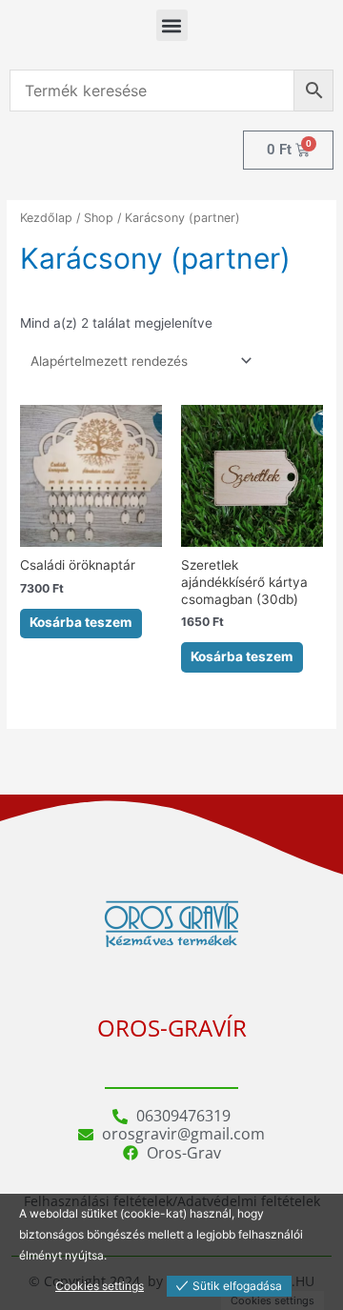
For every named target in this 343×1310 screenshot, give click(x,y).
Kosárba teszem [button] (80, 622)
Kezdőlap (46, 218)
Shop (98, 218)
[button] (172, 25)
